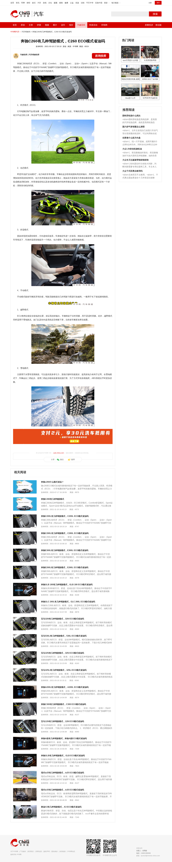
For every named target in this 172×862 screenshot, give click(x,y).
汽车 (39, 3)
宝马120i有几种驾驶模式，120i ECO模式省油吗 (62, 721)
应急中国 (98, 3)
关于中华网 (14, 851)
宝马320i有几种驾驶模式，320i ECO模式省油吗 (62, 619)
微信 (62, 459)
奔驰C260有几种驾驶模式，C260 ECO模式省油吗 (52, 32)
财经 (28, 3)
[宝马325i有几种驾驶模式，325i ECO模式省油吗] (25, 652)
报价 (71, 25)
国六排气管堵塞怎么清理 (133, 127)
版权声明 (47, 851)
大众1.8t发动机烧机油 (132, 149)
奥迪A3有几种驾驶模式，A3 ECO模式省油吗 (61, 807)
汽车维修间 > (27, 32)
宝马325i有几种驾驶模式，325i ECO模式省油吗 (62, 653)
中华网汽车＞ (15, 32)
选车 (63, 25)
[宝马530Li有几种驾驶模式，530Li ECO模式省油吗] (25, 635)
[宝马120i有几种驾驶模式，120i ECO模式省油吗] (25, 721)
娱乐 (34, 3)
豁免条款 (55, 851)
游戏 (44, 3)
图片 (55, 25)
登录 (158, 3)
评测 (39, 25)
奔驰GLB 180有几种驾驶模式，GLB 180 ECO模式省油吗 (67, 584)
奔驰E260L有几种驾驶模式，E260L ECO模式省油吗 (64, 567)
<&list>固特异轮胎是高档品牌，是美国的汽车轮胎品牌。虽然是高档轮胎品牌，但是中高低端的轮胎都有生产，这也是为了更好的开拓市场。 (139, 121)
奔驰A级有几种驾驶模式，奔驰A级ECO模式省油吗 (64, 738)
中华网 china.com (21, 14)
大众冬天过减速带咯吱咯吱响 (135, 160)
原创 (23, 25)
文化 (50, 3)
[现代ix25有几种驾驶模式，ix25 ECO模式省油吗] (25, 772)
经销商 (104, 25)
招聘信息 (39, 851)
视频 (47, 25)
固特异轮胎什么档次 (131, 116)
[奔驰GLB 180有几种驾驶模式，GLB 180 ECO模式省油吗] (25, 584)
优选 (77, 3)
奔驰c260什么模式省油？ (52, 482)
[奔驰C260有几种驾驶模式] (25, 499)
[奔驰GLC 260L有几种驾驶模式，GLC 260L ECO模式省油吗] (25, 601)
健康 (66, 3)
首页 (12, 3)
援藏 (55, 3)
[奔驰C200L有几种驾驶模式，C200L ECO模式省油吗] (25, 516)
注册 (150, 3)
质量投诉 (149, 25)
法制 (82, 3)
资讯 (17, 3)
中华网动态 (71, 851)
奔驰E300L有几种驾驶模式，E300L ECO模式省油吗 (64, 550)
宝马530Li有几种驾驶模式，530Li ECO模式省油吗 (64, 636)
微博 (73, 459)
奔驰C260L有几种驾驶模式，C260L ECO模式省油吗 (65, 533)
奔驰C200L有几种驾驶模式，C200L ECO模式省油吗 (65, 516)
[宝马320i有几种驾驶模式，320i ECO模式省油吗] (25, 618)
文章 (31, 25)
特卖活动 (93, 25)
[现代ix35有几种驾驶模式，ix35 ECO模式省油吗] (25, 789)
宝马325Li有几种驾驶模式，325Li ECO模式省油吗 (64, 670)
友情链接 (63, 851)
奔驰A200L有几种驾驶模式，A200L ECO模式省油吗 (65, 687)
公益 (72, 3)
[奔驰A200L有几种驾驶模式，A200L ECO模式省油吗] (25, 687)
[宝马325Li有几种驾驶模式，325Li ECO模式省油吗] (25, 670)
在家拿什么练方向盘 (131, 138)
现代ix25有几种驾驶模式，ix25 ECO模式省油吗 (62, 773)
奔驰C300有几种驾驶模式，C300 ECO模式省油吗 (63, 704)
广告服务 (23, 851)
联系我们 (31, 851)
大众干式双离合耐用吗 (132, 171)
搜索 (155, 14)
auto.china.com (58, 453)
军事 (23, 3)
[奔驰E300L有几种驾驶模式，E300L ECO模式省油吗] (25, 550)
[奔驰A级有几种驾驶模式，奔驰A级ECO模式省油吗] (25, 738)
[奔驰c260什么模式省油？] (25, 481)
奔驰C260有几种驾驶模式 (52, 499)
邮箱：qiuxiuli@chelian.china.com (148, 856)
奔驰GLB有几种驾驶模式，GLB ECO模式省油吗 (63, 755)
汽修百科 (81, 25)
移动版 (159, 25)
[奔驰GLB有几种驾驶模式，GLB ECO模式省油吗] (25, 755)
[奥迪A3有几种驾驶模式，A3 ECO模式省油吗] (25, 806)
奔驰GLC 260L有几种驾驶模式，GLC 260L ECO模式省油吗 (68, 602)
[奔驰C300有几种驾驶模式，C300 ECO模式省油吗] (25, 704)
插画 (61, 3)
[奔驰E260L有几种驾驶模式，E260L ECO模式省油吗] (25, 567)
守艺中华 (89, 3)
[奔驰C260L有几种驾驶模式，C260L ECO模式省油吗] (25, 533)
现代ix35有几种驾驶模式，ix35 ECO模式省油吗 (62, 790)
